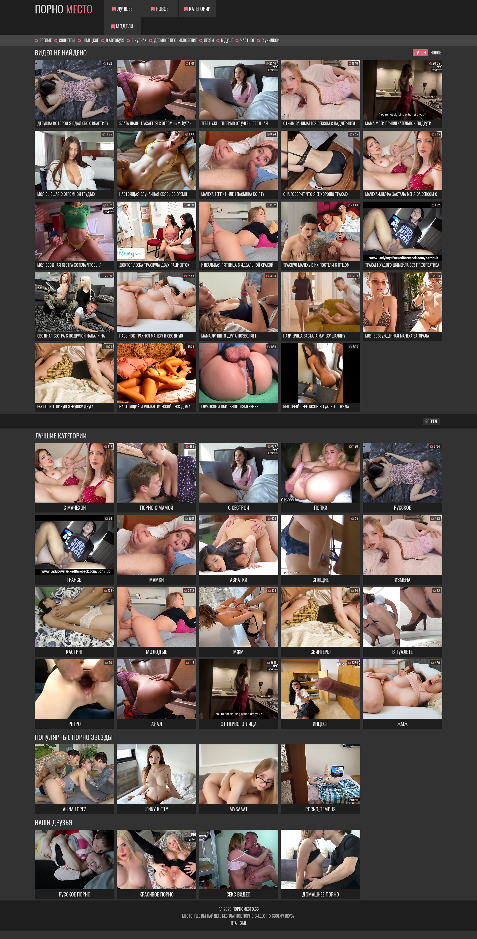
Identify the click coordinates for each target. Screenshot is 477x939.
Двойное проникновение (175, 40)
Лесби (208, 40)
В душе (226, 40)
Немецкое (90, 40)
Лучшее (124, 8)
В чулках (138, 40)
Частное (246, 40)
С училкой (270, 40)
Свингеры (66, 40)
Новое (161, 8)
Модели (124, 26)
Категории (199, 8)
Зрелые (45, 40)
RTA (234, 923)
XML (243, 923)
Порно (63, 8)
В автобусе (114, 40)
